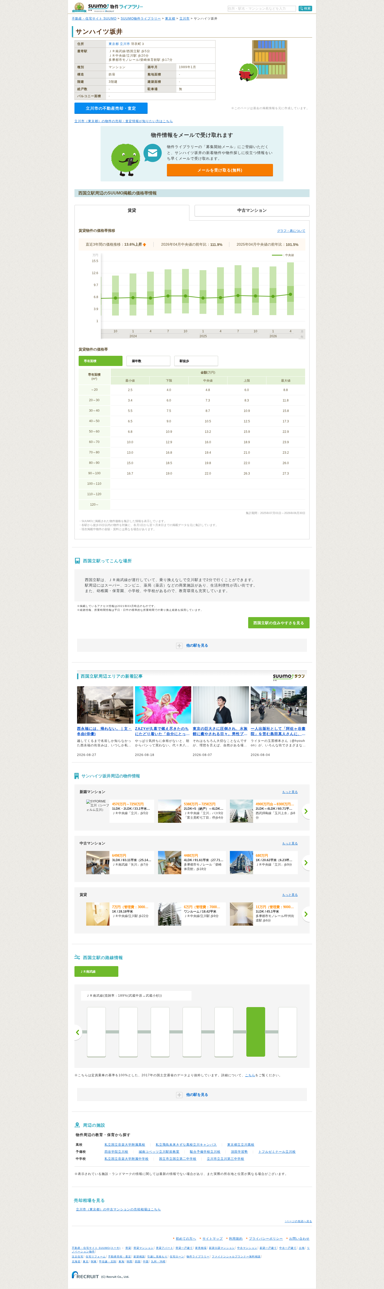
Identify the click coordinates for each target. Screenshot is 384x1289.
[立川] (287, 1031)
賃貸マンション (143, 1247)
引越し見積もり (157, 1256)
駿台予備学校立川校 (205, 1152)
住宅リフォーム (96, 1256)
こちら (250, 1075)
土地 (302, 1247)
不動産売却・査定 (119, 1256)
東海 (121, 1261)
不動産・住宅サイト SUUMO (94, 18)
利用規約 (236, 1238)
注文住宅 (77, 1256)
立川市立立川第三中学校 (225, 1159)
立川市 (184, 18)
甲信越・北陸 (107, 1261)
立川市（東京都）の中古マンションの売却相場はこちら (118, 1209)
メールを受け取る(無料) (219, 170)
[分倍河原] (128, 1031)
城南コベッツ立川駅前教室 (159, 1152)
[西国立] (256, 1031)
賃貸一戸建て (184, 1247)
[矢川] (224, 1031)
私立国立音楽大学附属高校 (124, 1144)
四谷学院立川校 (116, 1152)
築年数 (136, 361)
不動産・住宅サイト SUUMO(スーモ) (96, 1247)
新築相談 (139, 1256)
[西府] (160, 1031)
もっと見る (290, 792)
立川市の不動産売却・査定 (111, 108)
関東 (94, 1261)
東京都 (170, 18)
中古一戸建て (287, 1247)
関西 (129, 1261)
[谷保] (192, 1031)
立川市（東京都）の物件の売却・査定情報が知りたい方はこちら (123, 121)
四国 (138, 1261)
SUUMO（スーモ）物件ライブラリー (107, 7)
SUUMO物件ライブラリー (141, 18)
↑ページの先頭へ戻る (298, 1221)
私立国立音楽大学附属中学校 (126, 1159)
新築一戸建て (268, 1247)
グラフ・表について (291, 231)
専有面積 (90, 361)
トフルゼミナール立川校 (277, 1152)
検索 (307, 8)
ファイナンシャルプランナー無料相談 (236, 1256)
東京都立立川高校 (240, 1144)
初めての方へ (186, 1238)
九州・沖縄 (158, 1261)
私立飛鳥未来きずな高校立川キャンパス (186, 1144)
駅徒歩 (184, 361)
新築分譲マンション (222, 1247)
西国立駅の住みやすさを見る (278, 623)
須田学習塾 (239, 1152)
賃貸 (128, 1247)
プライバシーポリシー (266, 1238)
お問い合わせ (299, 1238)
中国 (146, 1261)
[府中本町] (96, 1031)
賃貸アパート (164, 1247)
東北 (86, 1261)
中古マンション (247, 1247)
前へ (78, 1032)
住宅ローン (177, 1256)
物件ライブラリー (198, 1256)
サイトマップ (212, 1238)
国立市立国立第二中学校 (177, 1159)
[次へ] (306, 811)
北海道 (76, 1261)
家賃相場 (201, 1247)
